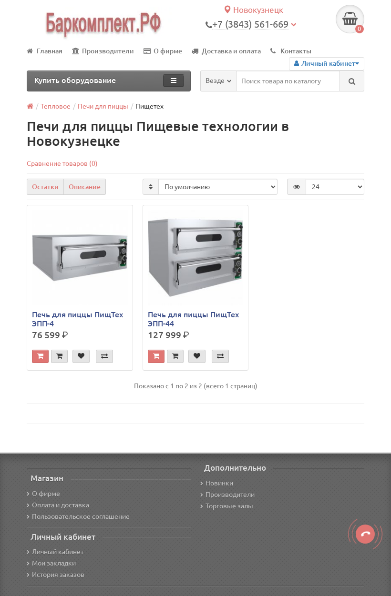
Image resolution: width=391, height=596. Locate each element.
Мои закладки (54, 563)
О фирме (168, 51)
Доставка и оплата (231, 51)
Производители (108, 51)
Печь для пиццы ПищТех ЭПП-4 (77, 318)
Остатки (45, 187)
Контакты (295, 51)
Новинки (219, 483)
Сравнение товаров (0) (62, 163)
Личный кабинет (57, 552)
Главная (49, 51)
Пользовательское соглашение (81, 516)
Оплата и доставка (60, 505)
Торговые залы (229, 506)
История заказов (58, 574)
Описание (85, 187)
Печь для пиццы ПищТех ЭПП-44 (193, 318)
